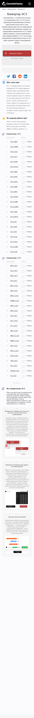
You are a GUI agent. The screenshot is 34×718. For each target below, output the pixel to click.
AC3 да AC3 (13, 156)
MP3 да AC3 (13, 265)
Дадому (4, 9)
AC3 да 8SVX (14, 216)
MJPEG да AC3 (14, 340)
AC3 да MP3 (13, 141)
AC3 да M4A (13, 171)
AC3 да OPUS (14, 196)
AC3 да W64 (13, 211)
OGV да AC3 (14, 320)
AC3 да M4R (13, 186)
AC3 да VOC (13, 251)
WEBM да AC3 (14, 300)
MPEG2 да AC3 (14, 335)
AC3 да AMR (14, 201)
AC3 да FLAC (14, 166)
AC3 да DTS (13, 226)
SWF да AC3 (13, 345)
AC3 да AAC (13, 151)
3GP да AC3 (13, 315)
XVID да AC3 (14, 355)
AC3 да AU (13, 221)
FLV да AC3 (13, 325)
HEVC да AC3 (14, 350)
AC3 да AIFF (14, 161)
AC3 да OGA (14, 241)
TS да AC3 (13, 376)
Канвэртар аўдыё (12, 9)
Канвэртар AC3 (21, 9)
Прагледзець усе (17, 383)
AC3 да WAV (13, 176)
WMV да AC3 (14, 305)
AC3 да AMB (14, 246)
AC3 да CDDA (14, 206)
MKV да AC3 (14, 330)
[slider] (24, 142)
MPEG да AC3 (14, 295)
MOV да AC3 (14, 285)
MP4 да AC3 (13, 275)
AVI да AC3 (13, 280)
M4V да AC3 (13, 290)
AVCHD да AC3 (14, 371)
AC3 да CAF (13, 236)
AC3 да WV (13, 231)
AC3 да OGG (14, 181)
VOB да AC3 (13, 361)
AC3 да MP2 (13, 191)
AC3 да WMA (14, 146)
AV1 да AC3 (13, 366)
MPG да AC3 (14, 310)
